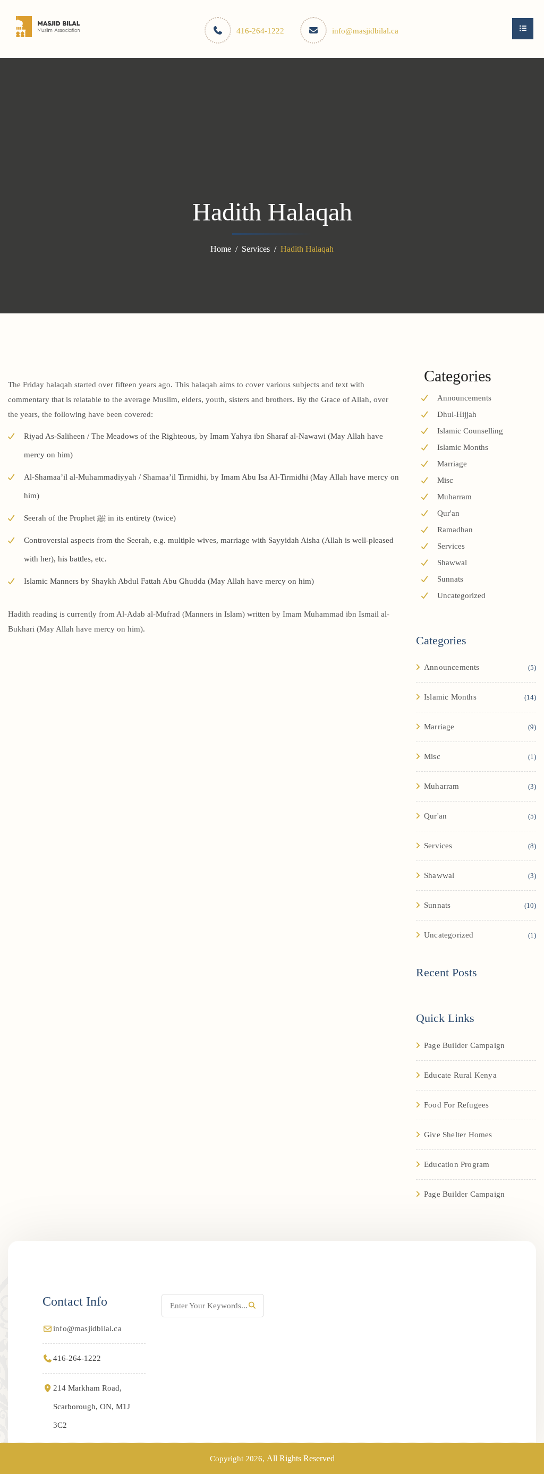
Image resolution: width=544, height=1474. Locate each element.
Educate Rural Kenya (460, 1075)
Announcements (464, 398)
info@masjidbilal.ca (365, 31)
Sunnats (450, 579)
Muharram (454, 496)
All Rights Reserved (301, 1458)
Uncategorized (461, 595)
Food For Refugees (456, 1105)
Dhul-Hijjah (457, 414)
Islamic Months (462, 447)
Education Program (456, 1164)
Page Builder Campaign (464, 1045)
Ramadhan (455, 529)
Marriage (452, 463)
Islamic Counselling (470, 431)
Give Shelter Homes (458, 1134)
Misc (445, 480)
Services (256, 248)
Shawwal (452, 562)
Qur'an (448, 513)
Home (220, 248)
